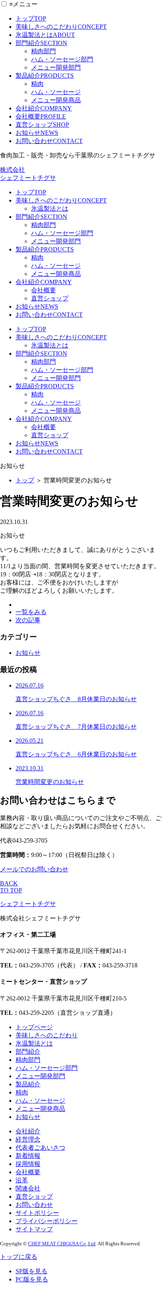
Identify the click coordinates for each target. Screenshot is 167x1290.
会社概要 (41, 116)
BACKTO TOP (11, 887)
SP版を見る (31, 1271)
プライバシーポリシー (47, 1221)
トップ (31, 18)
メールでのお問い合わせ (34, 869)
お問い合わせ (49, 141)
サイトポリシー (37, 1213)
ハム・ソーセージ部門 (62, 59)
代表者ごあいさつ (40, 1147)
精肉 (37, 83)
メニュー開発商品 (56, 100)
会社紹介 (44, 108)
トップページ (34, 1027)
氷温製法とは (45, 34)
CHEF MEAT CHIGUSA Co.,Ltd (62, 1243)
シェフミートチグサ (28, 904)
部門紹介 (41, 43)
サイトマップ (34, 1229)
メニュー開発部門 (56, 67)
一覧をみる (31, 612)
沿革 (22, 1180)
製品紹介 (45, 75)
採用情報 (28, 1164)
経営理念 (28, 1139)
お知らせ (37, 132)
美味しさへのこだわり (61, 26)
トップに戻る (18, 1256)
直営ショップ (42, 124)
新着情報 (28, 1155)
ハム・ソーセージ (56, 92)
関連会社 (28, 1188)
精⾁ (22, 1092)
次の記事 (28, 620)
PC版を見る (32, 1279)
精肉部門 (43, 51)
